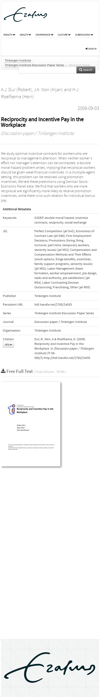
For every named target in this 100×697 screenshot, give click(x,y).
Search (87, 70)
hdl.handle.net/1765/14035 (53, 305)
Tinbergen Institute (18, 60)
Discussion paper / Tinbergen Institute (37, 133)
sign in (92, 48)
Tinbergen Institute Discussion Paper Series (34, 65)
